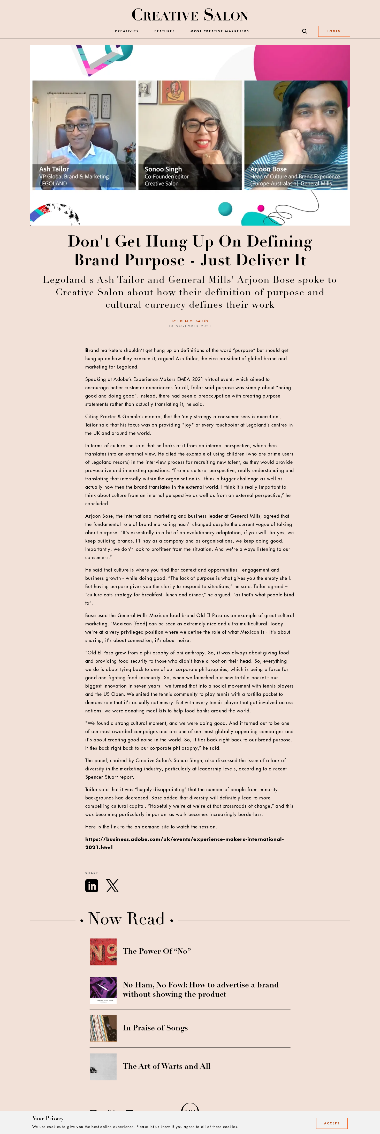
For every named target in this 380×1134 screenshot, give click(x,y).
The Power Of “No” (157, 952)
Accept (332, 1123)
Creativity (127, 31)
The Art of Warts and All (166, 1067)
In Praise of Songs (155, 1028)
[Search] (305, 31)
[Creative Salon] (190, 15)
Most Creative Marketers (220, 31)
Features (165, 31)
